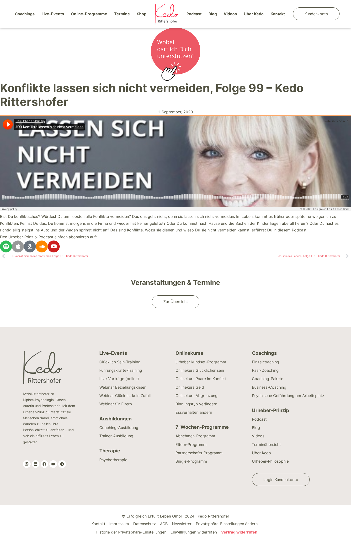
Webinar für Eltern (115, 404)
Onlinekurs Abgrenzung (197, 395)
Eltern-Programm (191, 444)
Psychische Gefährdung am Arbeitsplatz (288, 395)
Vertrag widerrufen (239, 532)
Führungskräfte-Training (120, 370)
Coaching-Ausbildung (118, 427)
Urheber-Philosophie (270, 461)
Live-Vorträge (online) (119, 378)
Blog (212, 13)
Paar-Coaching (265, 370)
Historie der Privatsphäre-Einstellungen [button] (131, 532)
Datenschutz (144, 523)
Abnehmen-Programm (195, 436)
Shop (141, 13)
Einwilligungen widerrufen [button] (193, 532)
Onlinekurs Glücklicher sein (200, 370)
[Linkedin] (35, 464)
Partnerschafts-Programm (199, 452)
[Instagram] (27, 464)
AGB (164, 523)
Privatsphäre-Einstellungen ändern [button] (227, 523)
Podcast (194, 13)
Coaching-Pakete (267, 378)
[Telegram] (62, 464)
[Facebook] (44, 464)
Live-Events (53, 13)
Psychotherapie (113, 459)
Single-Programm (191, 461)
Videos (230, 13)
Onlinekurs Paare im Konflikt (201, 378)
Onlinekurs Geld (190, 387)
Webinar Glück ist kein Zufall (125, 395)
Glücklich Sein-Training (119, 362)
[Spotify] (6, 246)
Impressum (119, 523)
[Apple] (18, 246)
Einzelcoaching (265, 362)
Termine (122, 13)
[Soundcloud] (42, 246)
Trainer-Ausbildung (116, 436)
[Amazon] (30, 246)
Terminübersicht (266, 444)
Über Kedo (254, 13)
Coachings (25, 13)
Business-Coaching (269, 387)
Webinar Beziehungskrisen (122, 387)
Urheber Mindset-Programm (201, 362)
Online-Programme (89, 13)
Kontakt (278, 13)
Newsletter (181, 523)
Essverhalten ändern (194, 412)
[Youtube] (54, 246)
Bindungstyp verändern (196, 404)
